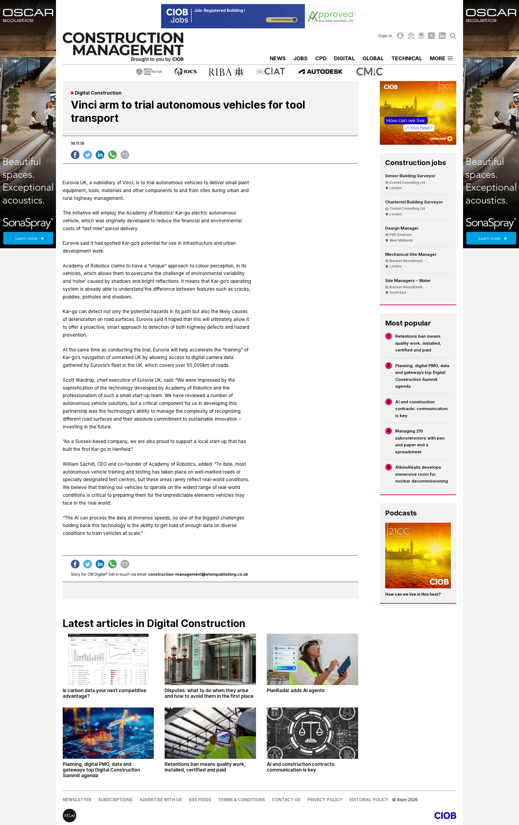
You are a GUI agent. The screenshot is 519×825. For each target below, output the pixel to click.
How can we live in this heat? (413, 594)
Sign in (385, 35)
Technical (406, 58)
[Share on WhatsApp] (112, 154)
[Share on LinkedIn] (100, 154)
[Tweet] (87, 154)
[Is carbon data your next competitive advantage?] (108, 659)
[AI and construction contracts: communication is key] (312, 733)
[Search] (453, 35)
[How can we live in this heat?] (418, 556)
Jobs (300, 58)
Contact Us (286, 799)
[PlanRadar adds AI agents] (312, 659)
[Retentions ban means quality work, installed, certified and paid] (210, 733)
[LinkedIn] (442, 35)
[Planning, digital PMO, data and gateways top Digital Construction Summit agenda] (108, 733)
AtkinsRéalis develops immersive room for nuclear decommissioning (421, 474)
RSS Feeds (200, 799)
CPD (321, 58)
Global (373, 58)
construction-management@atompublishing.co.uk (198, 574)
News (278, 58)
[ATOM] (161, 815)
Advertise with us (160, 799)
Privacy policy (324, 799)
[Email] (411, 35)
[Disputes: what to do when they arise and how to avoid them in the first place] (210, 659)
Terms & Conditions (241, 799)
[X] (431, 35)
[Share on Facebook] (75, 154)
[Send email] (125, 154)
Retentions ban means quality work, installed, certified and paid (418, 343)
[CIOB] (358, 815)
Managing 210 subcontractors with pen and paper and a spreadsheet (420, 441)
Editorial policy (369, 799)
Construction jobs (415, 162)
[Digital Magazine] (421, 35)
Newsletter (77, 799)
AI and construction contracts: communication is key (421, 408)
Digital (344, 58)
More (437, 58)
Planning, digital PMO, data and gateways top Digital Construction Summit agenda (422, 376)
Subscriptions (115, 799)
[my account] (400, 35)
